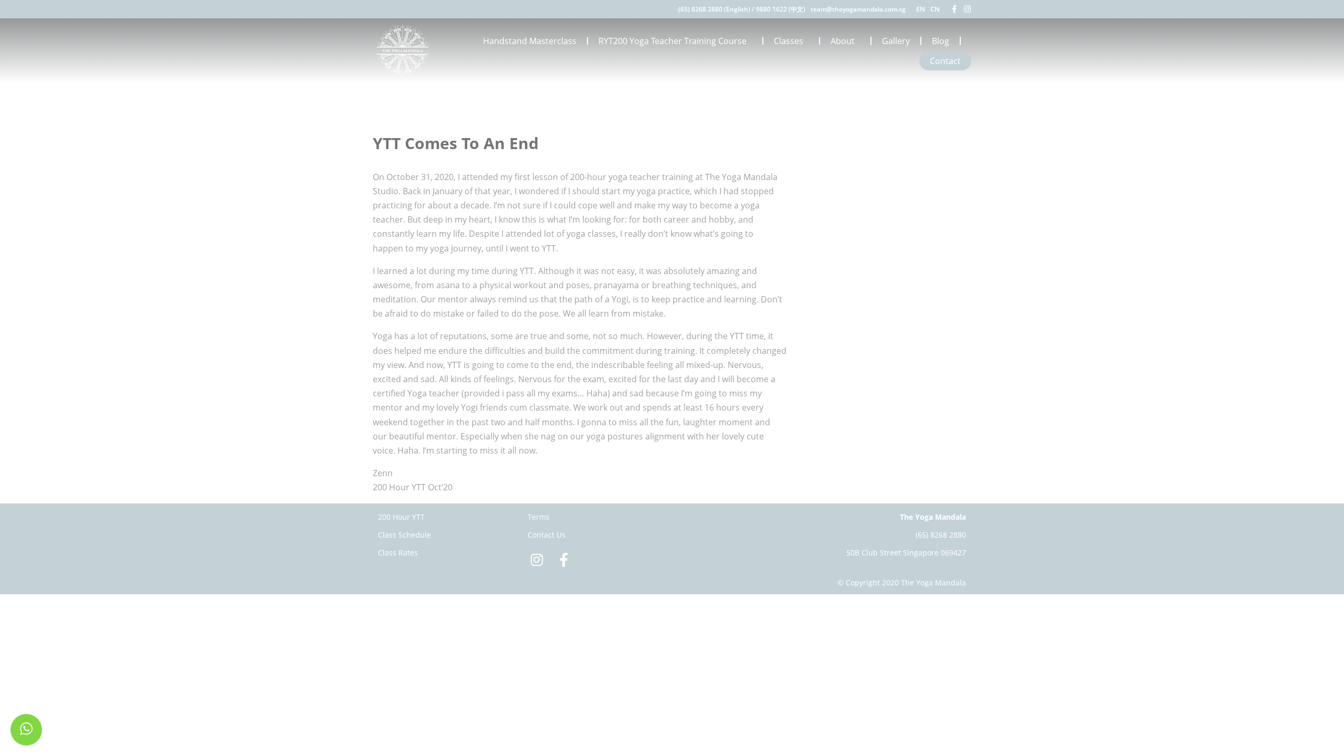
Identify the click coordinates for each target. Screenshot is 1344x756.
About (843, 41)
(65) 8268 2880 (941, 535)
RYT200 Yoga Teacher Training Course (672, 41)
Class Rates (398, 553)
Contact (945, 61)
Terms (539, 517)
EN (920, 9)
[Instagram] (967, 9)
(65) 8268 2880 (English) (714, 9)
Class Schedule (404, 535)
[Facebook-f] (954, 9)
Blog (940, 41)
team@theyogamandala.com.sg (858, 9)
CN (935, 9)
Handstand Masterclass (529, 41)
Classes (788, 41)
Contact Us (546, 535)
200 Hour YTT (401, 517)
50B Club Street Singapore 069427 (906, 553)
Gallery (896, 41)
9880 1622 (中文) (780, 9)
